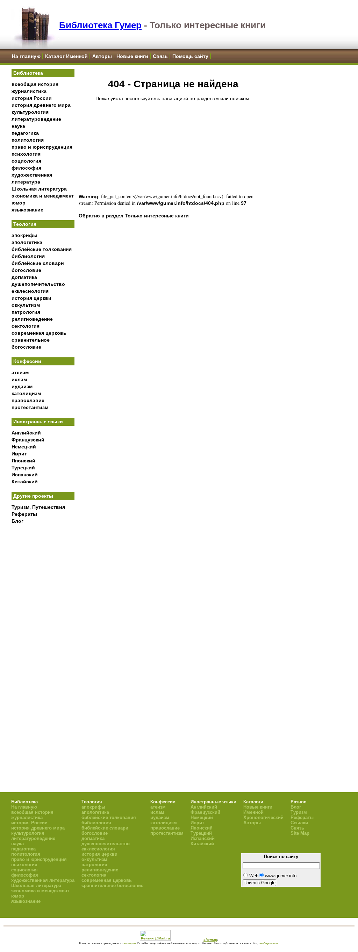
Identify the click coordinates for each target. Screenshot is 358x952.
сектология (26, 326)
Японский (23, 460)
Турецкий (23, 467)
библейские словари (38, 263)
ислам (19, 379)
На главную (26, 56)
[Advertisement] (43, 642)
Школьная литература (39, 189)
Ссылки (299, 822)
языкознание (27, 210)
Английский (26, 433)
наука (18, 126)
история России (32, 98)
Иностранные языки (38, 421)
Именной (253, 812)
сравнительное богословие (112, 885)
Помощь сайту (190, 56)
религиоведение (32, 319)
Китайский (25, 481)
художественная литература (42, 880)
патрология (26, 312)
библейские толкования (42, 249)
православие (28, 400)
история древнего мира (41, 105)
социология (26, 161)
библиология (28, 256)
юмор (19, 203)
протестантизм (30, 407)
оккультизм (26, 305)
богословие (26, 270)
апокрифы (24, 235)
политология (28, 140)
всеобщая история (35, 84)
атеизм (20, 372)
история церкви (31, 298)
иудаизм (22, 386)
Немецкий (24, 446)
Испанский (25, 474)
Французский (28, 439)
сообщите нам (268, 943)
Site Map (300, 833)
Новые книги (132, 56)
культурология (30, 112)
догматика (24, 277)
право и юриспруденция (42, 147)
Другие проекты (33, 496)
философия (26, 168)
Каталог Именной (66, 56)
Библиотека (28, 73)
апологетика (27, 242)
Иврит (19, 453)
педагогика (25, 133)
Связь (160, 56)
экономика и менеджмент (43, 196)
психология (26, 154)
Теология (24, 224)
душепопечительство (38, 284)
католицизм (26, 393)
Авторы (102, 56)
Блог (17, 521)
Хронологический (263, 817)
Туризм (299, 812)
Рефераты (24, 514)
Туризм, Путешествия (38, 507)
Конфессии (27, 361)
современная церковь (39, 333)
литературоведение (36, 119)
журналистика (29, 91)
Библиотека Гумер (100, 25)
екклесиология (30, 291)
